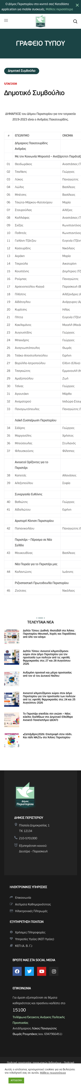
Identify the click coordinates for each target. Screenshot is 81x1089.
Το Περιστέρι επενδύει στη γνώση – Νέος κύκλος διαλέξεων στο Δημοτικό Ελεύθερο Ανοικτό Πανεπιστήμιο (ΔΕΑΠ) (48, 717)
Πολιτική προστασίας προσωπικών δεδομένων (34, 1063)
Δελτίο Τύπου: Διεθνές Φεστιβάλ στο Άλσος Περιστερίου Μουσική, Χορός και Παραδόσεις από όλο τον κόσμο (49, 634)
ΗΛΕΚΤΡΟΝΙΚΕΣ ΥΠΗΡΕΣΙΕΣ (28, 887)
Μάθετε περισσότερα (59, 9)
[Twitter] (29, 971)
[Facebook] (17, 971)
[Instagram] (53, 971)
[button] (75, 21)
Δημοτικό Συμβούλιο (22, 70)
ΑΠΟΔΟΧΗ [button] (16, 1080)
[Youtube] (41, 971)
